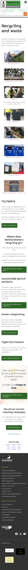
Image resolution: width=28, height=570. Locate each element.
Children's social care (8, 486)
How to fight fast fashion (11, 358)
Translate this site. (6, 543)
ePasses (14, 99)
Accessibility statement (8, 517)
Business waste (14, 175)
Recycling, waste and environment (12, 473)
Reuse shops (14, 139)
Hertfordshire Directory (9, 496)
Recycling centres (14, 63)
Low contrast (9, 560)
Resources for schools (14, 434)
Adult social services (8, 481)
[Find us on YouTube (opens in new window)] (24, 534)
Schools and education (8, 470)
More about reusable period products (12, 305)
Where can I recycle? (14, 157)
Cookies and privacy (8, 520)
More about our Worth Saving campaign (12, 396)
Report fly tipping (9, 225)
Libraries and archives (8, 478)
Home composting (9, 332)
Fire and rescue (6, 489)
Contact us (5, 507)
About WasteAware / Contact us (14, 193)
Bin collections (14, 122)
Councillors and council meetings (11, 509)
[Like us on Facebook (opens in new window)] (16, 534)
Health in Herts (6, 491)
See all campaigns (13, 427)
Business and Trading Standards (11, 494)
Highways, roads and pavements (11, 476)
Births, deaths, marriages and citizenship (14, 483)
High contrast (20, 552)
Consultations (6, 515)
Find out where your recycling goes (12, 269)
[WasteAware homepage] (10, 7)
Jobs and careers (7, 504)
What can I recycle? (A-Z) (14, 81)
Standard (9, 550)
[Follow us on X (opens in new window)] (20, 534)
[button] (25, 14)
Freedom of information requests (12, 512)
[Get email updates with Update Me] (7, 528)
